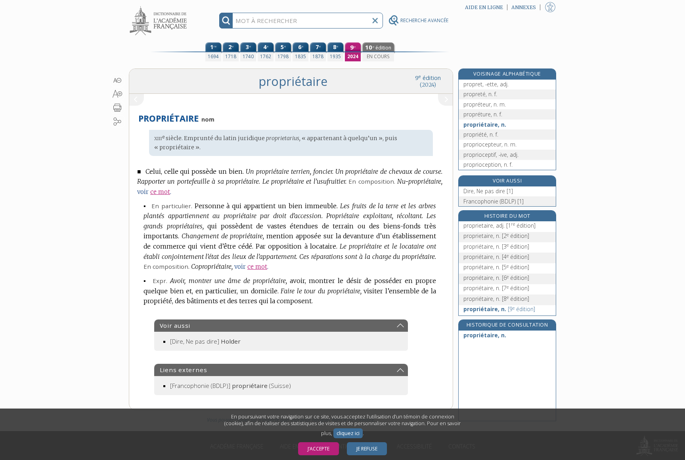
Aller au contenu (159, 7)
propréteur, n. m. (484, 104)
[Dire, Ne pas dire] (205, 341)
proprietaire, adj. (499, 225)
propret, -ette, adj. (486, 84)
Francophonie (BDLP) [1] (493, 201)
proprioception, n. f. (488, 164)
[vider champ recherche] (375, 21)
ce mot (160, 192)
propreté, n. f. (480, 94)
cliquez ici (348, 433)
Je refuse (366, 448)
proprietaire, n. (496, 236)
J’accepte (318, 448)
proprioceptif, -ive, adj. (491, 154)
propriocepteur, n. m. (490, 144)
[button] (117, 80)
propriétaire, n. (484, 124)
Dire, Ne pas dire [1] (488, 191)
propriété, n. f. (480, 134)
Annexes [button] (523, 7)
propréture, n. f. (482, 114)
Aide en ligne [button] (484, 7)
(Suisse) (230, 386)
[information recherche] (226, 21)
